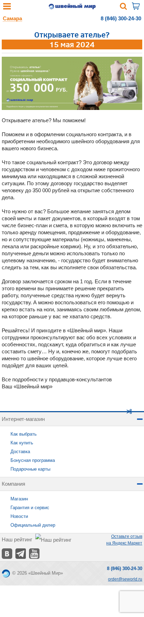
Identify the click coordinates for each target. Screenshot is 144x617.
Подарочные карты (30, 469)
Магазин (19, 498)
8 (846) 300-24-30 (121, 18)
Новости (19, 516)
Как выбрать (23, 434)
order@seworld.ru (125, 579)
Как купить (21, 442)
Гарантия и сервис (29, 507)
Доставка (20, 451)
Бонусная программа (32, 460)
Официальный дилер (32, 525)
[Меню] (7, 8)
